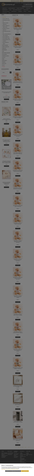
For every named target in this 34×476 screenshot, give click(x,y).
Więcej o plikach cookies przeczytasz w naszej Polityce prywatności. (10, 469)
